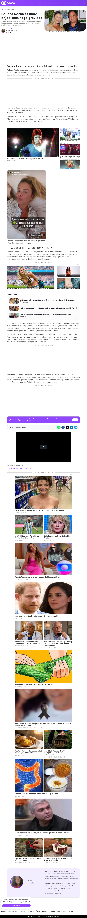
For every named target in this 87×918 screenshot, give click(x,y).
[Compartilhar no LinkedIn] (71, 427)
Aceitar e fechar (16, 905)
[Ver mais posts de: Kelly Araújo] (3, 31)
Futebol (70, 3)
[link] (17, 881)
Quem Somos (12, 911)
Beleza (77, 3)
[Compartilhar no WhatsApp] (58, 427)
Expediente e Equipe (26, 911)
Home (31, 3)
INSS (83, 3)
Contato (52, 911)
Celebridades (54, 3)
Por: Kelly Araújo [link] (11, 29)
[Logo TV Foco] (8, 2)
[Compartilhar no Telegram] (75, 427)
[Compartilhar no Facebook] (63, 427)
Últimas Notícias (41, 3)
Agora (63, 3)
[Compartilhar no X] (67, 427)
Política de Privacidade (65, 911)
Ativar (75, 420)
